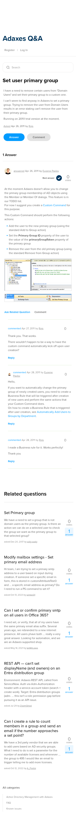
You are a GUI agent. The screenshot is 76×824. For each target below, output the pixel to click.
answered (19, 171)
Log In (24, 50)
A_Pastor (31, 768)
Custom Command (54, 205)
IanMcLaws (32, 648)
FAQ (8, 803)
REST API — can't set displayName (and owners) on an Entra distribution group (32, 668)
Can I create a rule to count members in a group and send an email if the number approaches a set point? (32, 728)
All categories (11, 788)
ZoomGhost (26, 705)
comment (39, 137)
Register (9, 50)
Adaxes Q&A (23, 38)
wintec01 (31, 594)
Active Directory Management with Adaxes (29, 797)
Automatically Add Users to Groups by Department (39, 414)
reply (11, 358)
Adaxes (19, 8)
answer (14, 137)
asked (7, 126)
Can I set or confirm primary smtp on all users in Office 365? (32, 612)
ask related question (17, 312)
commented (14, 328)
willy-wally (32, 541)
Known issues (14, 809)
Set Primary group (19, 512)
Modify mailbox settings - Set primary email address (28, 559)
